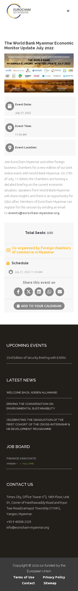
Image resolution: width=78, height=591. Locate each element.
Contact (28, 583)
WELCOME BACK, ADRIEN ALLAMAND (31, 392)
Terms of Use (23, 577)
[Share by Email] (59, 291)
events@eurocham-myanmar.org (33, 213)
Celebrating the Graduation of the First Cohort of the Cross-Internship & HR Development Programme (38, 424)
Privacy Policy (54, 577)
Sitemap (50, 583)
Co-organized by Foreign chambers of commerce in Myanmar (41, 250)
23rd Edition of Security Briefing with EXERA (36, 357)
